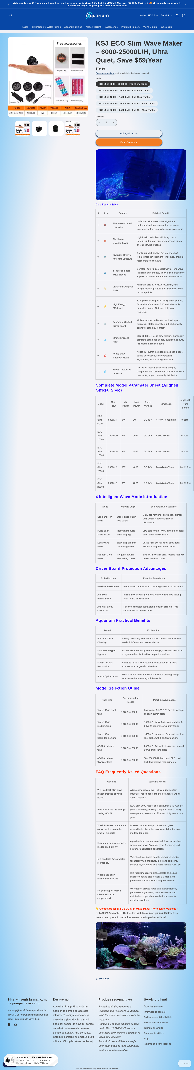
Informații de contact (155, 1012)
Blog (146, 1038)
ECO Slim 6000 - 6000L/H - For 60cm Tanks (123, 84)
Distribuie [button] (104, 978)
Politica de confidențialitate (158, 1017)
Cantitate (100, 116)
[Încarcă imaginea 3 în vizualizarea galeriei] (56, 128)
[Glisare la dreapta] (84, 128)
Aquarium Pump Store (92, 1068)
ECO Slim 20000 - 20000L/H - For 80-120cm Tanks (127, 103)
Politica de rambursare (156, 1022)
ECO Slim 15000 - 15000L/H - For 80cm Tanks (124, 97)
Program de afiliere (154, 1033)
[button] (11, 15)
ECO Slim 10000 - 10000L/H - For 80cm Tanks (124, 90)
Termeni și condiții (153, 1028)
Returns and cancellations (157, 1044)
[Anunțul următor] (185, 4)
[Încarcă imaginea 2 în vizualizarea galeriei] (39, 128)
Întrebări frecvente (153, 1006)
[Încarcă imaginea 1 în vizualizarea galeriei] (22, 128)
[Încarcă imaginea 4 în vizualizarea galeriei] (72, 128)
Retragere (10, 1064)
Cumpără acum (129, 142)
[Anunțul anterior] (8, 4)
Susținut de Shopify (110, 1068)
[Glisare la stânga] (11, 128)
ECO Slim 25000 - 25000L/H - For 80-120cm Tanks (127, 110)
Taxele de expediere (105, 73)
